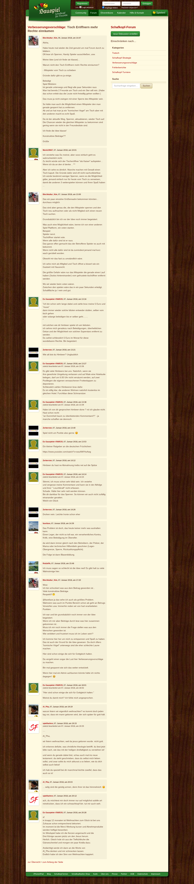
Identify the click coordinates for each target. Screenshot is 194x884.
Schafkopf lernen (61, 874)
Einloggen (147, 4)
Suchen (146, 85)
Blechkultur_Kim (50, 38)
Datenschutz (142, 874)
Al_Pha (46, 707)
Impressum (155, 874)
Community (80, 13)
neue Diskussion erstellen (125, 34)
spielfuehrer (48, 723)
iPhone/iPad (38, 874)
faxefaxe (46, 523)
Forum (93, 13)
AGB (132, 874)
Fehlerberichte (119, 67)
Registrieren (82, 4)
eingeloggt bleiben (111, 8)
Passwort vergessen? (130, 7)
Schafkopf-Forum (123, 27)
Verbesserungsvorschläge (46, 27)
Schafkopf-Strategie (121, 58)
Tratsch (115, 53)
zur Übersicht (34, 862)
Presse (115, 874)
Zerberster (47, 350)
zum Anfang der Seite (52, 862)
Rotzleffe (46, 563)
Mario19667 (48, 150)
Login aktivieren (88, 7)
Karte (95, 874)
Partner (124, 874)
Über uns (105, 874)
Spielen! (160, 12)
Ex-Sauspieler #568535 (53, 299)
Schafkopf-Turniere (121, 72)
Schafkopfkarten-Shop (81, 874)
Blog (49, 874)
